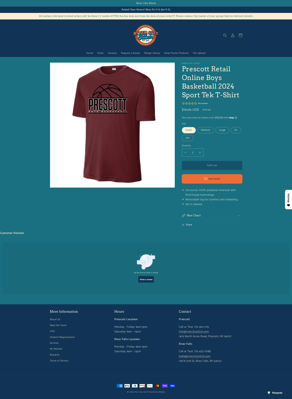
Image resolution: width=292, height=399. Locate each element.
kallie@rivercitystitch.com (194, 356)
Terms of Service (59, 361)
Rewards (54, 355)
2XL (188, 138)
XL (236, 130)
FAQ (52, 331)
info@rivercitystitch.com (194, 331)
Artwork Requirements (62, 337)
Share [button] (189, 225)
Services (54, 343)
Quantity (186, 145)
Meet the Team (58, 325)
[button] (225, 35)
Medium (205, 130)
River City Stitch (141, 391)
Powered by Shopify (156, 391)
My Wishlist (56, 349)
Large (222, 130)
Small (189, 130)
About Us (55, 319)
